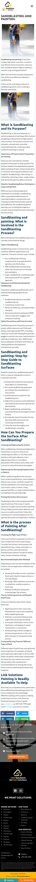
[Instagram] (20, 790)
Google (9, 706)
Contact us (9, 704)
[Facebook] (15, 790)
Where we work (8, 807)
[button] (32, 6)
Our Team (23, 807)
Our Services (24, 829)
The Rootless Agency (23, 876)
